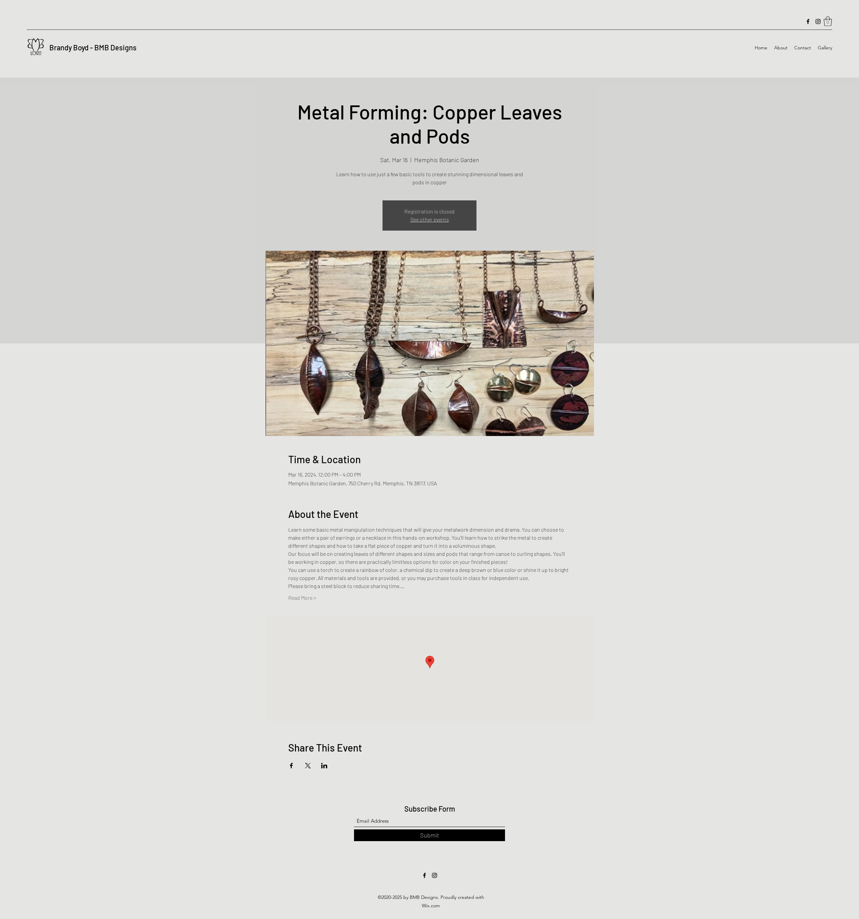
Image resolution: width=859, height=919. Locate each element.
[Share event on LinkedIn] (324, 765)
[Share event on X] (308, 765)
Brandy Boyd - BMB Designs (93, 47)
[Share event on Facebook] (291, 765)
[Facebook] (808, 21)
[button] (828, 21)
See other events (429, 219)
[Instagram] (818, 21)
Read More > (302, 597)
